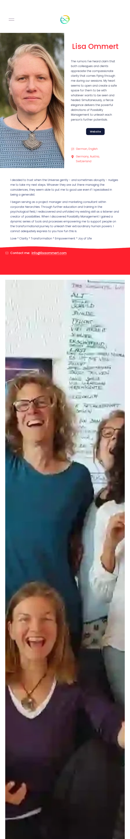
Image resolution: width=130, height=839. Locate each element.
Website (95, 131)
